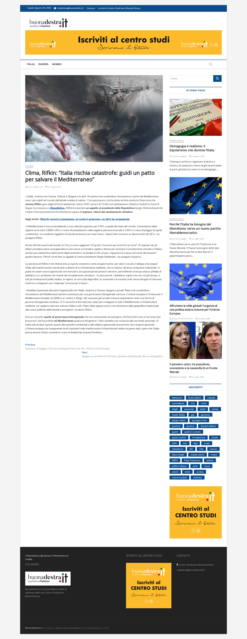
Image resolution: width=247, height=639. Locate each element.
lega (195, 443)
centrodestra (178, 403)
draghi (175, 409)
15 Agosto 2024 (197, 156)
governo (190, 426)
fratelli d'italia (178, 414)
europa (215, 409)
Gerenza (91, 8)
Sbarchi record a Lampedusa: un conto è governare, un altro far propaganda (85, 219)
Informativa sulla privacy (38, 555)
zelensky (197, 477)
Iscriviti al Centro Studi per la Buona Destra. (119, 8)
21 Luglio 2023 (54, 187)
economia (189, 409)
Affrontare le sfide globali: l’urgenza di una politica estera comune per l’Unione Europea (195, 309)
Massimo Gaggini (179, 156)
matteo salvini (197, 454)
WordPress (75, 628)
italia (174, 443)
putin (195, 466)
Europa (43, 64)
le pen (207, 443)
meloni (214, 454)
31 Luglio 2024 (197, 239)
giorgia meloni (179, 420)
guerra (175, 431)
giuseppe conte (199, 420)
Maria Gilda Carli (35, 187)
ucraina (199, 471)
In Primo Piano (177, 140)
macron (213, 448)
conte (203, 403)
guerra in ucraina (192, 431)
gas (193, 414)
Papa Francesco (192, 460)
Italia (31, 64)
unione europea (179, 477)
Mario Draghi (178, 454)
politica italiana (179, 466)
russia (207, 466)
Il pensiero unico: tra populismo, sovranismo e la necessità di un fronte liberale (193, 368)
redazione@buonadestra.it (70, 8)
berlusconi (177, 397)
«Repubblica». (57, 208)
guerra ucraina (179, 437)
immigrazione (198, 437)
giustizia (176, 426)
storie (187, 471)
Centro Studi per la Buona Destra (196, 564)
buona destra (194, 397)
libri (191, 448)
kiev (185, 443)
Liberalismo (177, 448)
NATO (175, 460)
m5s (201, 448)
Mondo (56, 64)
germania (205, 414)
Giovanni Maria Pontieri (182, 318)
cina (193, 403)
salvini (175, 471)
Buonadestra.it (33, 627)
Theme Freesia (62, 628)
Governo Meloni (208, 426)
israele (215, 437)
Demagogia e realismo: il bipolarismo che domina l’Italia (192, 148)
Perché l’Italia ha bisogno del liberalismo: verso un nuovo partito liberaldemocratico (195, 228)
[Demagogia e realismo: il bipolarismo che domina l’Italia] (196, 117)
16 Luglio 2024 (203, 318)
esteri (202, 409)
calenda (211, 397)
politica (210, 460)
